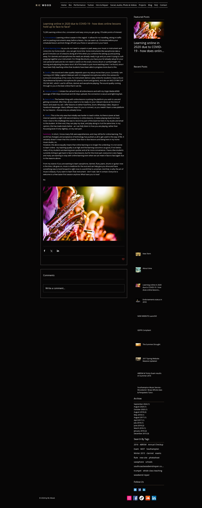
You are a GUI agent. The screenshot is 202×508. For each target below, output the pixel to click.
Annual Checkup (155, 444)
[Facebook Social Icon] (139, 489)
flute (136, 457)
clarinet (150, 453)
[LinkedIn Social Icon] (144, 489)
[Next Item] (159, 30)
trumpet (137, 470)
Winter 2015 (139, 453)
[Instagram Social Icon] (129, 498)
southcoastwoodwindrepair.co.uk (149, 466)
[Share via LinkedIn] (58, 250)
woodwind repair (142, 475)
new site (143, 457)
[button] (79, 5)
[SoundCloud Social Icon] (148, 498)
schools (149, 462)
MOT (142, 449)
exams (158, 453)
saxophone (139, 462)
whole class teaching (152, 470)
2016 (136, 444)
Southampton (152, 449)
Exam (136, 449)
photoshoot (154, 457)
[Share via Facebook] (44, 250)
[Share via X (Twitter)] (51, 250)
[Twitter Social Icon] (135, 489)
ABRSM (143, 444)
